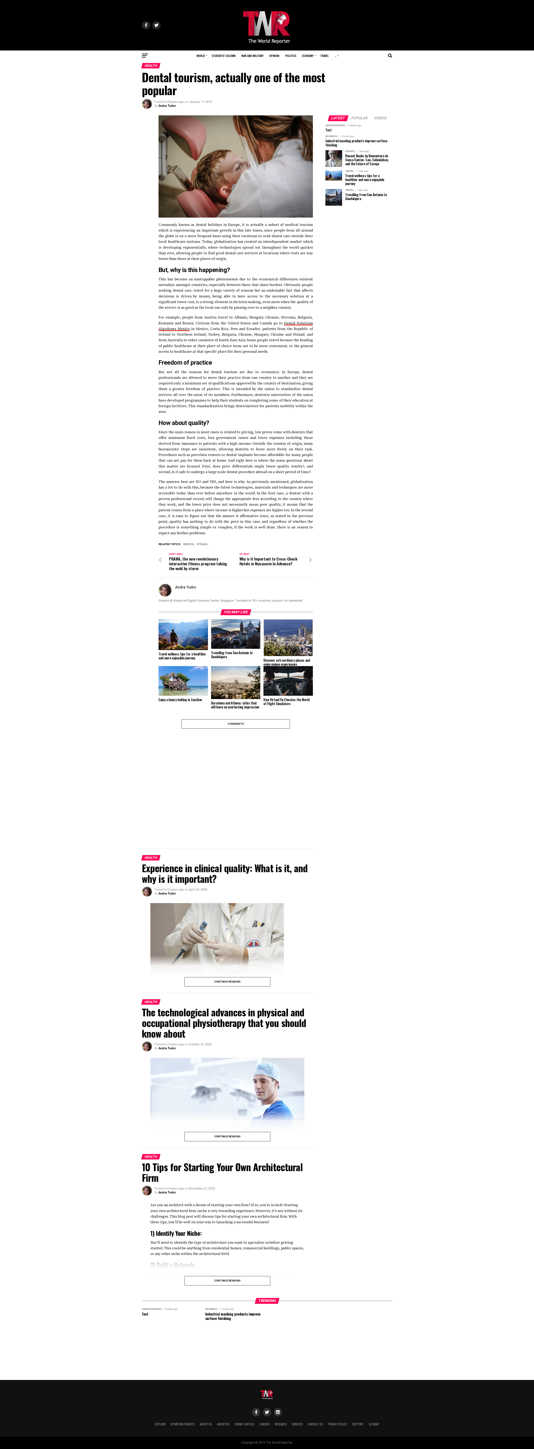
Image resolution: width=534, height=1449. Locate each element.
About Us (206, 1424)
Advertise (223, 1424)
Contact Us (315, 1424)
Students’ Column (224, 55)
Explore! (160, 1424)
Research (281, 1424)
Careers (264, 1424)
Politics (290, 55)
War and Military (252, 55)
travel (203, 544)
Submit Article (244, 1424)
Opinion (274, 55)
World (200, 55)
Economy (307, 55)
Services (297, 1424)
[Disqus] (236, 781)
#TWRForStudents (183, 1424)
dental (190, 544)
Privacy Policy (337, 1424)
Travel (324, 55)
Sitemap (374, 1424)
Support (358, 1424)
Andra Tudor (167, 105)
